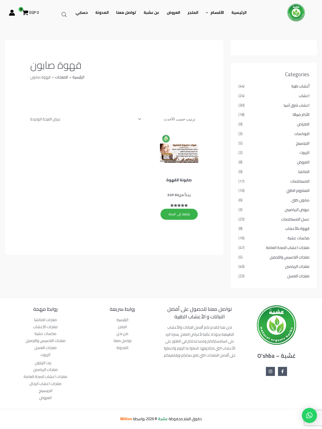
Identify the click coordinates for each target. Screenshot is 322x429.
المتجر (193, 12)
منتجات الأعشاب (45, 326)
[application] (208, 12)
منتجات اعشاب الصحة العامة (287, 247)
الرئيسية (239, 12)
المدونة (102, 12)
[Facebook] (282, 371)
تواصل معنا (126, 12)
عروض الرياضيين (297, 209)
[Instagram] (270, 371)
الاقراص (303, 124)
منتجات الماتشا (45, 319)
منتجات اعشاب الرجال (45, 383)
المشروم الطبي (297, 190)
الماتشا (303, 171)
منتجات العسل (298, 276)
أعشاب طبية (300, 86)
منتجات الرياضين (297, 266)
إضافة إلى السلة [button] (179, 214)
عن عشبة (151, 12)
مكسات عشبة (298, 238)
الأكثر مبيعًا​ (301, 114)
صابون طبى (300, 200)
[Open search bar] (64, 14)
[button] (309, 415)
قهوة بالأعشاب (297, 228)
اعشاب (304, 95)
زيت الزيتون (43, 362)
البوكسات (301, 133)
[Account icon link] (12, 13)
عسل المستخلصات (295, 219)
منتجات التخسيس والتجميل (289, 257)
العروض (173, 12)
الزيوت (304, 152)
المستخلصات (299, 181)
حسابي (81, 12)
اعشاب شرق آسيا (296, 105)
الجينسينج (302, 143)
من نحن (122, 333)
